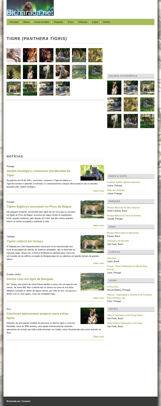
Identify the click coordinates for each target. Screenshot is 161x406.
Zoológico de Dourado (118, 241)
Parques (58, 22)
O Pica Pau (112, 287)
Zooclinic (111, 258)
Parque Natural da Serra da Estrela (124, 215)
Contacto (26, 401)
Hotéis (106, 22)
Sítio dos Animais (116, 190)
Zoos (70, 22)
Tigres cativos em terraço (25, 241)
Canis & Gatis (41, 22)
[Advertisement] (105, 8)
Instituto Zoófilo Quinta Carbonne (123, 182)
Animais (14, 22)
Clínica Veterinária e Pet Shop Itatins (125, 315)
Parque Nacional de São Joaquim (123, 207)
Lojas (95, 22)
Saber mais (98, 191)
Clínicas (82, 22)
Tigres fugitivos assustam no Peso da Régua (39, 206)
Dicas (26, 22)
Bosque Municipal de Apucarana (123, 233)
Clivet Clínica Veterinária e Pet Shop (124, 323)
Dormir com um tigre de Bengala (30, 279)
